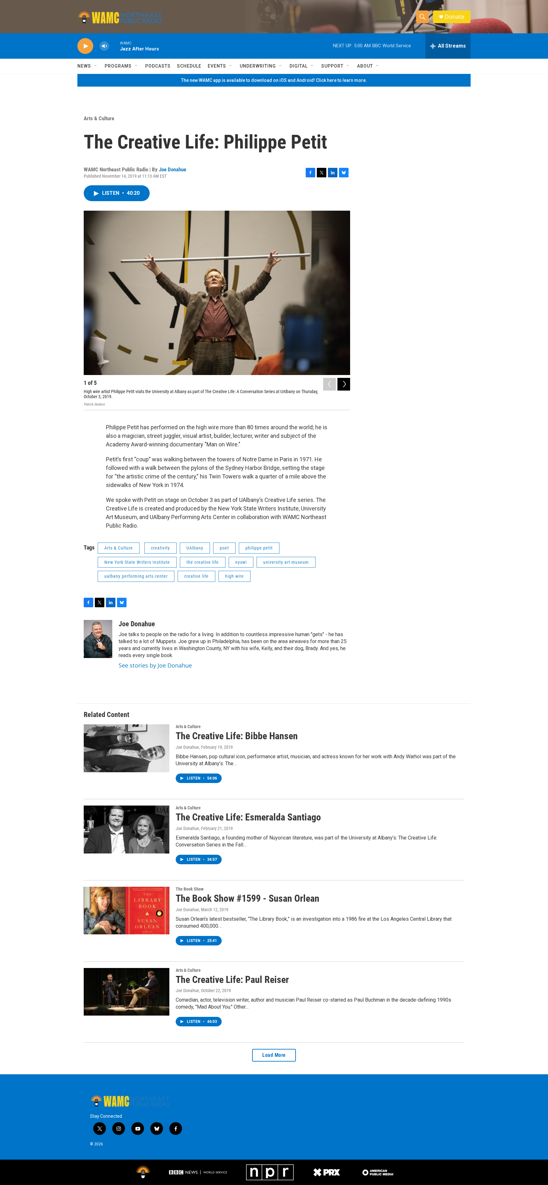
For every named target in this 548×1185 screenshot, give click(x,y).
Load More (274, 1055)
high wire (234, 576)
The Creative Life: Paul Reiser (232, 979)
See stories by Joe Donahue (155, 665)
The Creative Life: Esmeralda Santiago (248, 817)
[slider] (114, 46)
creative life (196, 576)
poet (224, 547)
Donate (454, 16)
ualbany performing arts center (136, 576)
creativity (160, 547)
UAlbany (194, 547)
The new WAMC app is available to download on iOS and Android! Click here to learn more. (274, 80)
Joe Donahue (172, 169)
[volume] (104, 46)
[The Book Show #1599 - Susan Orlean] (126, 910)
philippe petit (259, 547)
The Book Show (190, 889)
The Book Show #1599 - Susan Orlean (247, 898)
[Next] (343, 384)
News (84, 66)
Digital (299, 66)
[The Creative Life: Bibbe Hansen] (126, 748)
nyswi (241, 562)
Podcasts (158, 66)
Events (217, 66)
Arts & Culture (99, 118)
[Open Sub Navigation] (95, 66)
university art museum (286, 562)
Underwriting (258, 66)
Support (332, 66)
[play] (85, 46)
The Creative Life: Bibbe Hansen (237, 735)
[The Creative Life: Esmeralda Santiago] (126, 829)
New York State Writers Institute (137, 562)
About (365, 66)
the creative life (202, 562)
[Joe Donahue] (98, 639)
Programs (118, 66)
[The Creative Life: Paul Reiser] (126, 992)
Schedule (189, 66)
